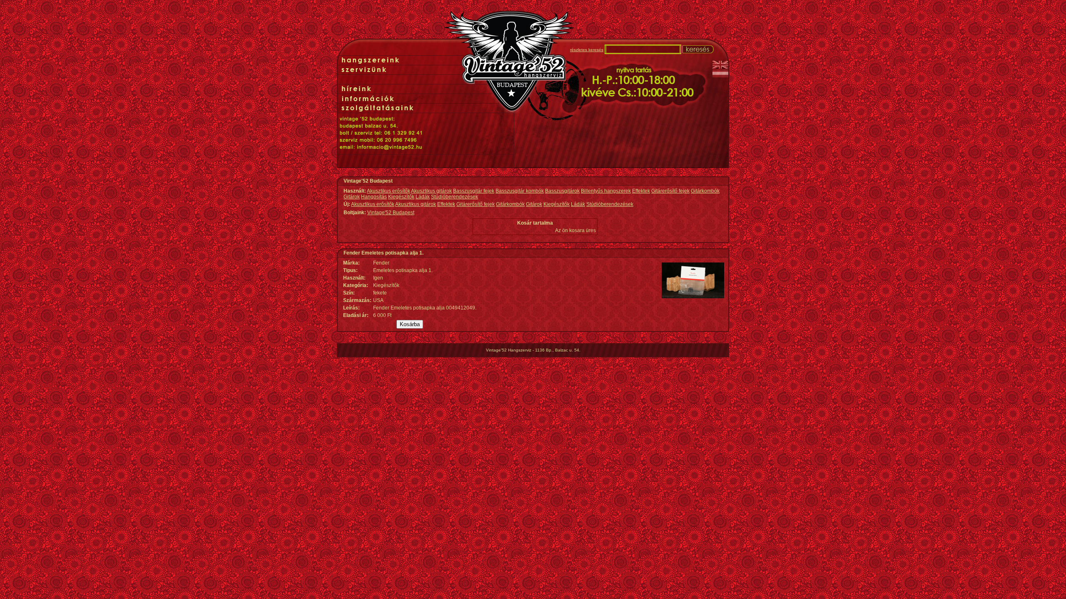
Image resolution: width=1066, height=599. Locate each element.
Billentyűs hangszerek (606, 191)
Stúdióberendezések (454, 197)
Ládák (423, 197)
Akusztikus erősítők (388, 191)
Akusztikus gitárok (431, 191)
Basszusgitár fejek (473, 191)
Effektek (641, 191)
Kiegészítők (401, 197)
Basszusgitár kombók (520, 191)
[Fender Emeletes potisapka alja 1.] (693, 297)
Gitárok (352, 197)
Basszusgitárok (562, 191)
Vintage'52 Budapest (390, 212)
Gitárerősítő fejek (670, 191)
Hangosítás (374, 197)
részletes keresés (586, 49)
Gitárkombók (705, 191)
